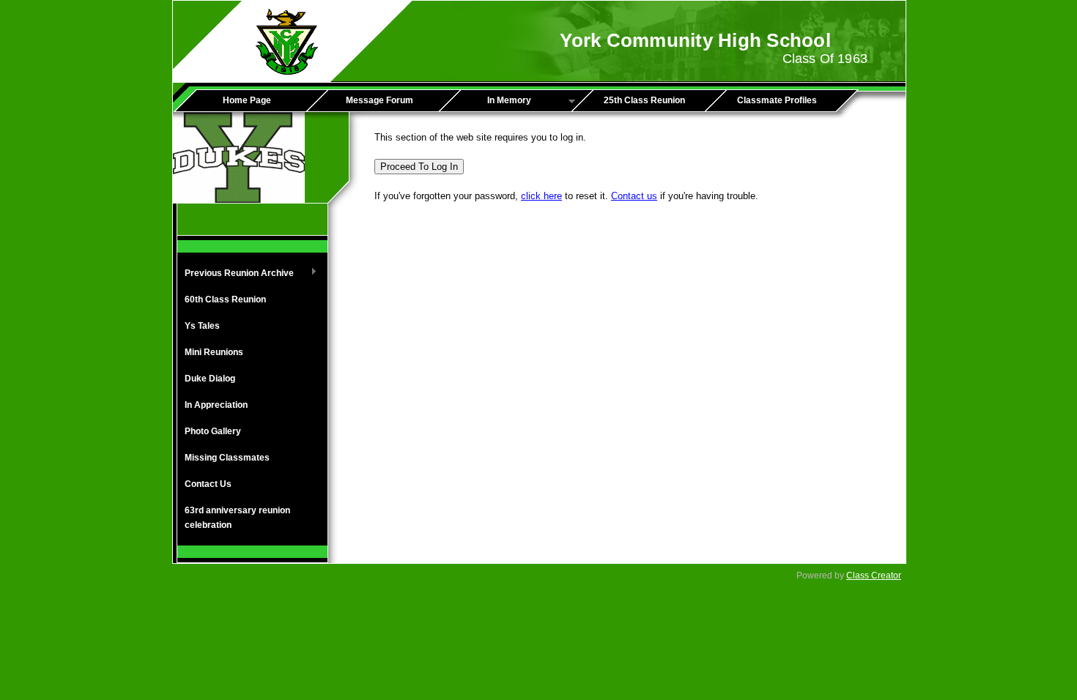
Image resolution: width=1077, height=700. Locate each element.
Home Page (247, 100)
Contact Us (208, 484)
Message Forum (379, 100)
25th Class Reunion (644, 100)
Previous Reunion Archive (235, 274)
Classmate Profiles (777, 100)
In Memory (490, 101)
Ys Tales (202, 326)
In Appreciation (216, 405)
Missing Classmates (227, 458)
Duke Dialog (210, 378)
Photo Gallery (213, 431)
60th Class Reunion (225, 299)
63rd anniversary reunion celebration (237, 517)
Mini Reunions (214, 352)
